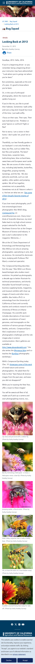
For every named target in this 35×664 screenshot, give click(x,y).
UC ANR (5, 21)
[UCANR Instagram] (19, 624)
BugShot (15, 353)
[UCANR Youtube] (23, 624)
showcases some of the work (21, 364)
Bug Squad (13, 21)
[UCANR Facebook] (12, 624)
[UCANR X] (15, 624)
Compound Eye (8, 213)
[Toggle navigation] (4, 3)
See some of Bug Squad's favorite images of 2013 (17, 195)
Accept (25, 660)
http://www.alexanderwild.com (14, 347)
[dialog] (17, 650)
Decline (8, 660)
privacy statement (19, 654)
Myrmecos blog (20, 350)
